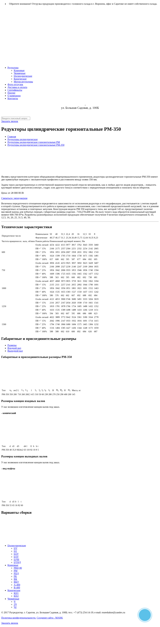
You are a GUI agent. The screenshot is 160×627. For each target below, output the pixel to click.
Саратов (80, 104)
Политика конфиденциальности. (18, 617)
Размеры (12, 345)
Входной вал (14, 348)
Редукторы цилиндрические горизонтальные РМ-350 (36, 145)
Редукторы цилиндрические (23, 139)
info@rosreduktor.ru (80, 115)
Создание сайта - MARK (50, 617)
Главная (12, 136)
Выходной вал (15, 351)
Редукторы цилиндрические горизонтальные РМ (34, 142)
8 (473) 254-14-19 (80, 111)
